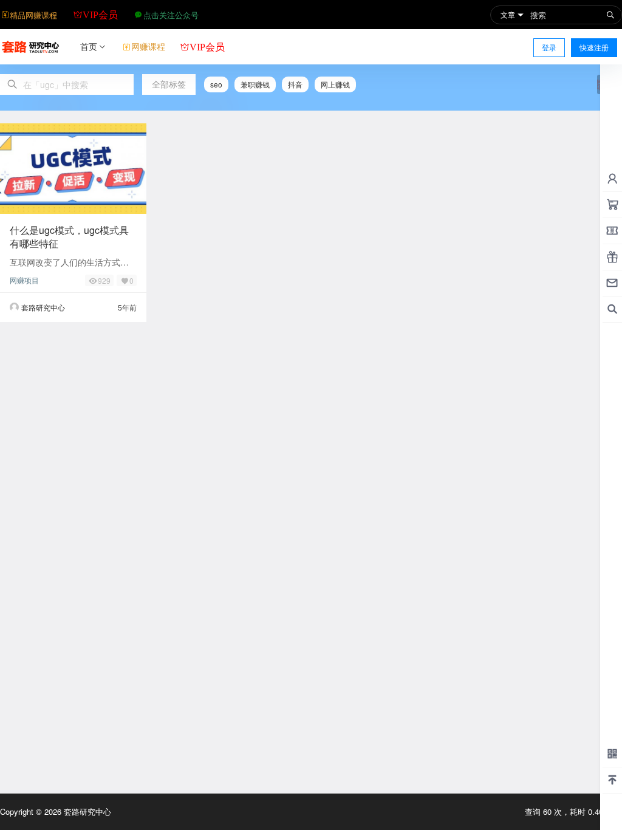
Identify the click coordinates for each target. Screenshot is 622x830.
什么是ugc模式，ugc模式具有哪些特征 (69, 236)
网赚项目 (24, 280)
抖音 (295, 84)
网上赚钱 (335, 84)
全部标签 (169, 84)
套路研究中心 (86, 811)
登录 (549, 47)
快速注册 (594, 47)
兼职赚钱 (255, 84)
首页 (88, 46)
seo (216, 84)
